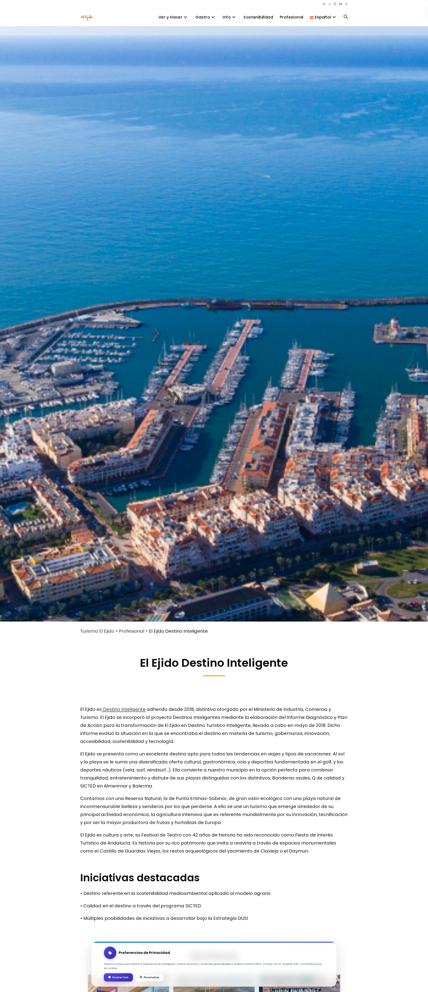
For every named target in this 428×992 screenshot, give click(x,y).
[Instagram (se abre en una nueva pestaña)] (329, 4)
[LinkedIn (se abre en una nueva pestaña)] (334, 4)
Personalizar (151, 977)
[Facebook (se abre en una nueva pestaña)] (324, 4)
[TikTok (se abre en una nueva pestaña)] (346, 4)
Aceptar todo (120, 977)
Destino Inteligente (124, 709)
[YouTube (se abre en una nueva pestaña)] (340, 4)
